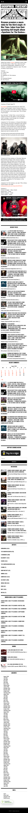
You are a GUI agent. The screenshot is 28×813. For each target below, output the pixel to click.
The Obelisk (4, 106)
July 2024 (6, 713)
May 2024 (6, 716)
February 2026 (6, 685)
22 (20, 373)
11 (5, 372)
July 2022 (5, 749)
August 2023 (6, 730)
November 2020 (7, 778)
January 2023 (6, 740)
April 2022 (6, 753)
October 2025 (6, 691)
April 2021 (6, 771)
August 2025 (6, 694)
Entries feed (6, 795)
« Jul (2, 379)
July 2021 (5, 767)
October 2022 (6, 744)
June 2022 (6, 750)
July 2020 (6, 784)
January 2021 (6, 775)
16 (23, 372)
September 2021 (7, 764)
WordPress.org (7, 798)
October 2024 (6, 709)
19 (8, 373)
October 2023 (6, 727)
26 (9, 375)
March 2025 (6, 701)
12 (8, 372)
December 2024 (7, 706)
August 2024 (6, 712)
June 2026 (6, 679)
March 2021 (6, 772)
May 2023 (6, 734)
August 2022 (6, 747)
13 (12, 372)
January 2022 (6, 758)
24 (1, 375)
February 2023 (6, 738)
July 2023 (5, 731)
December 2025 (7, 688)
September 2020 (7, 781)
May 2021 (5, 770)
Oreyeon (13, 62)
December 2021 (7, 759)
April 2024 (6, 718)
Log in (5, 793)
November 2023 (7, 725)
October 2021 (6, 762)
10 (1, 372)
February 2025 (6, 703)
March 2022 (6, 755)
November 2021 (7, 761)
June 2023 (6, 733)
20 (12, 373)
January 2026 (6, 687)
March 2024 (6, 719)
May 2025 (6, 698)
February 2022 (6, 756)
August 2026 (6, 676)
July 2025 (5, 696)
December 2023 (7, 724)
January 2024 (6, 722)
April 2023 (6, 735)
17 (1, 373)
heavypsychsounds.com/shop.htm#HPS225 (11, 186)
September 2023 (7, 728)
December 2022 (7, 741)
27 (12, 375)
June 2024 (6, 715)
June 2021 (6, 768)
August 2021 (6, 765)
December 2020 (7, 777)
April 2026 (6, 682)
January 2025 (6, 704)
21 (16, 373)
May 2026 (6, 681)
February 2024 (6, 721)
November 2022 (7, 743)
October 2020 (6, 780)
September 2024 (7, 710)
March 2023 (6, 737)
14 (16, 372)
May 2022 (6, 752)
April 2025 (6, 700)
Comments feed (7, 796)
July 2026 (5, 678)
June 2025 (6, 697)
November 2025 (7, 690)
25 (5, 375)
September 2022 (7, 746)
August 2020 (6, 783)
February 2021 (6, 774)
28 (16, 375)
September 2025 (7, 693)
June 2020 (6, 786)
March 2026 (6, 684)
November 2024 (7, 707)
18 (5, 373)
